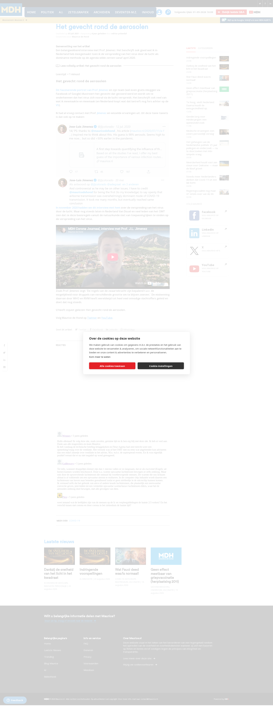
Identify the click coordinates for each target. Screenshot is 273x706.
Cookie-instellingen (161, 365)
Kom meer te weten (99, 356)
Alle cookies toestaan (112, 365)
